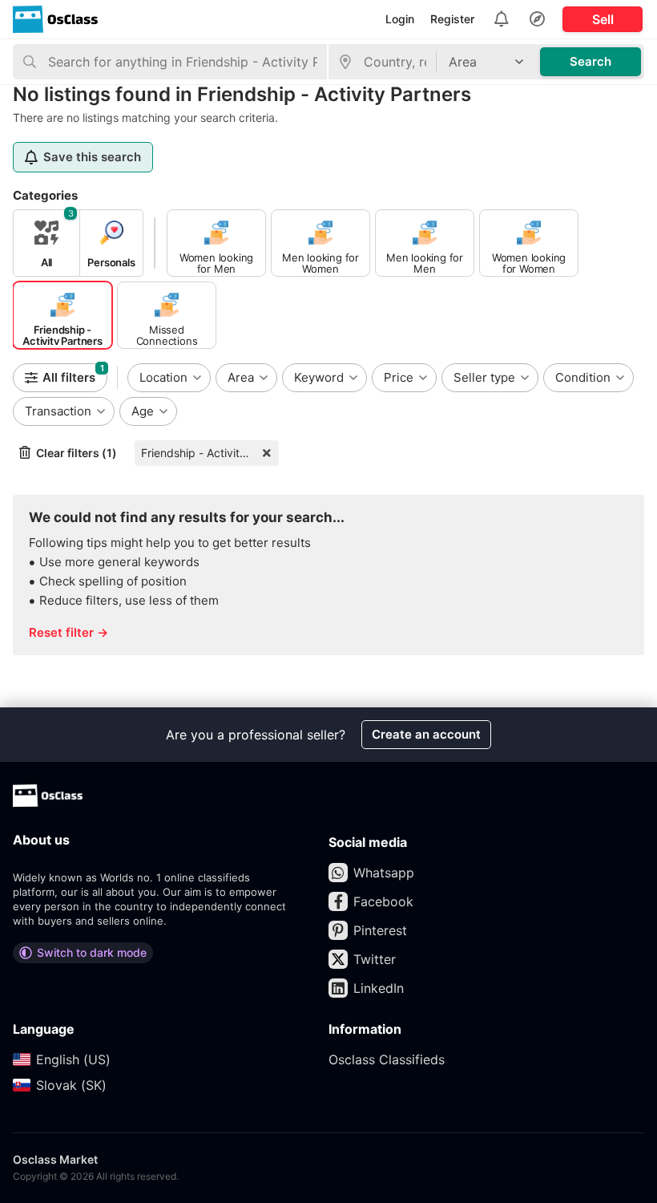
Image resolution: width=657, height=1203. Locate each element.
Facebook (383, 901)
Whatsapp (383, 873)
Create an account (426, 734)
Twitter (374, 959)
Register (452, 19)
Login (399, 19)
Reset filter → (68, 632)
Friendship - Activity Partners (210, 453)
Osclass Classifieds (386, 1059)
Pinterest (380, 930)
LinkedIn (378, 988)
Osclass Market (55, 1159)
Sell (603, 19)
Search (590, 61)
